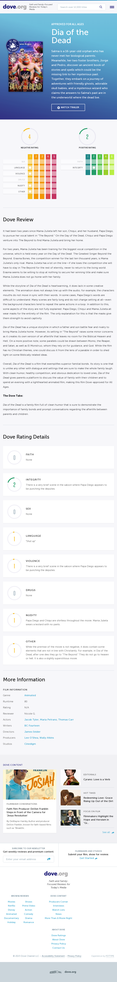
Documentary (11, 918)
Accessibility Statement (53, 956)
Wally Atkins (47, 737)
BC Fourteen (32, 725)
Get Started (87, 858)
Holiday (11, 922)
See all (106, 832)
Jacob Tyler (31, 719)
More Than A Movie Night (58, 918)
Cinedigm (30, 743)
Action (28, 910)
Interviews (58, 905)
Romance (28, 922)
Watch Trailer (70, 107)
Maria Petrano (48, 719)
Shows (28, 901)
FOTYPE (110, 956)
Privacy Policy (58, 943)
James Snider (32, 731)
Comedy (28, 914)
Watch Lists (58, 910)
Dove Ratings (58, 935)
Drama (28, 918)
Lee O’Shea (31, 737)
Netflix (11, 905)
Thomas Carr (66, 719)
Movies (11, 901)
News (58, 914)
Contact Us (58, 948)
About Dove (58, 939)
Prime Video (28, 905)
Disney (11, 910)
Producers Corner (58, 901)
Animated (30, 695)
